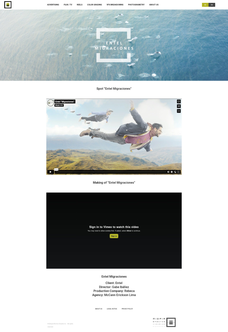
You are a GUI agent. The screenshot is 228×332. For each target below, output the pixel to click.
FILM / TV (68, 5)
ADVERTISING (53, 5)
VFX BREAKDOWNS (115, 5)
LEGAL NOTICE (112, 309)
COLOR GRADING (94, 5)
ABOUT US (154, 5)
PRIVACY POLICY (127, 309)
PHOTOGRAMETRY (136, 5)
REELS (79, 5)
